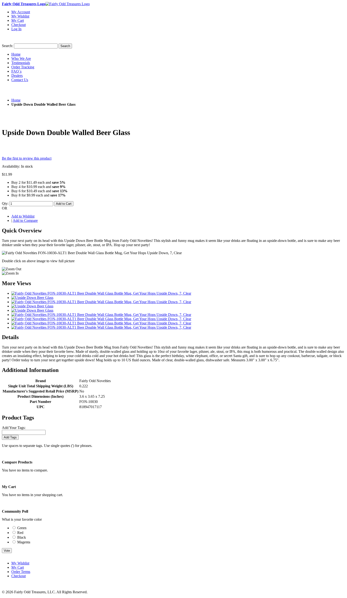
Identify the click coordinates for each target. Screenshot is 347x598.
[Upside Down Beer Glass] (32, 298)
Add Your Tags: (13, 428)
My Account (20, 12)
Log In (16, 29)
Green (21, 528)
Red (20, 533)
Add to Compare (25, 220)
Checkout (18, 25)
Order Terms (20, 572)
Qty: (5, 203)
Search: (7, 46)
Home (16, 100)
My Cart (17, 20)
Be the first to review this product (26, 158)
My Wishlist (20, 16)
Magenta (23, 542)
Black (21, 537)
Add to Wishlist (22, 216)
